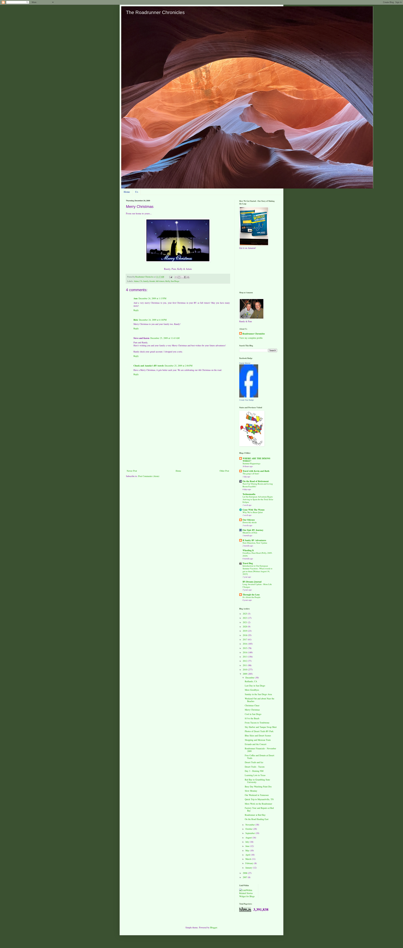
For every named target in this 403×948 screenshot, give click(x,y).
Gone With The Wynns (253, 509)
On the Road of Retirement (256, 481)
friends (152, 281)
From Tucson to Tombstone (257, 722)
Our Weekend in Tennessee (257, 795)
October (249, 828)
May (247, 850)
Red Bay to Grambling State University (257, 781)
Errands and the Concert (255, 744)
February (249, 863)
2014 (245, 652)
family (145, 281)
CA (141, 281)
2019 (245, 630)
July (247, 841)
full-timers (160, 281)
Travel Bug (248, 563)
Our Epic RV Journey (253, 530)
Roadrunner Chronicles (253, 333)
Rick (135, 319)
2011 (245, 665)
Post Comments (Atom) (148, 476)
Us (136, 191)
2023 (245, 617)
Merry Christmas (252, 709)
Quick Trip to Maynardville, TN (259, 799)
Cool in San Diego (253, 714)
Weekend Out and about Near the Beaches (259, 700)
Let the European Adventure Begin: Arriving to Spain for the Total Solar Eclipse (258, 499)
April (248, 854)
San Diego (175, 281)
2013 (245, 656)
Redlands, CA (251, 681)
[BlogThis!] (179, 277)
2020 (245, 626)
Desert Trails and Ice (254, 762)
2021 (245, 622)
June (247, 846)
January (249, 867)
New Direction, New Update (255, 542)
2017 (245, 639)
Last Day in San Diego (255, 685)
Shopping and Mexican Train (258, 739)
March (248, 858)
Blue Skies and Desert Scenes (258, 735)
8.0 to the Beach (252, 718)
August (248, 837)
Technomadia (249, 494)
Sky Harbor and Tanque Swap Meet (261, 726)
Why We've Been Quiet (253, 512)
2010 (245, 669)
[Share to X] (182, 277)
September (250, 833)
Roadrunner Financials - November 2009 (260, 750)
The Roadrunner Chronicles (155, 12)
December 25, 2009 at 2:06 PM (178, 365)
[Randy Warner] (248, 396)
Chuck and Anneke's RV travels (148, 365)
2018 (245, 635)
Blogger (213, 927)
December (250, 677)
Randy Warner (244, 363)
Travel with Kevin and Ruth (256, 471)
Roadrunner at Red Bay (255, 814)
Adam (136, 281)
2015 (245, 648)
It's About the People (251, 597)
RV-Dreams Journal (252, 581)
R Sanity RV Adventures (254, 540)
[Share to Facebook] (185, 277)
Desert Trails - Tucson (254, 766)
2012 (245, 660)
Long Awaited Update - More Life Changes (257, 585)
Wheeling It (248, 550)
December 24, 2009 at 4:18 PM (153, 319)
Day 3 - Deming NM (254, 770)
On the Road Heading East (256, 819)
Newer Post (132, 470)
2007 (245, 877)
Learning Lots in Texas (255, 775)
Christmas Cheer (252, 705)
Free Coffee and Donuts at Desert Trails (259, 757)
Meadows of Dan (250, 532)
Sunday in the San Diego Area (258, 694)
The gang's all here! (251, 473)
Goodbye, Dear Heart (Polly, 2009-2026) (257, 554)
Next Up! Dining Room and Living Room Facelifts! (258, 485)
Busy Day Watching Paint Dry (258, 786)
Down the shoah (250, 522)
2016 (245, 643)
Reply (136, 310)
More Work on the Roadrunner (258, 803)
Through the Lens (251, 594)
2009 (245, 673)
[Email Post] (170, 276)
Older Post (224, 470)
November (250, 824)
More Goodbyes (252, 689)
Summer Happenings (251, 463)
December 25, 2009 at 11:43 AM (164, 338)
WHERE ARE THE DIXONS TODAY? (256, 460)
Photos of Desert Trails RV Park (259, 731)
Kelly (167, 281)
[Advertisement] (178, 445)
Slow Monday (251, 790)
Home (127, 191)
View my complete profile (251, 337)
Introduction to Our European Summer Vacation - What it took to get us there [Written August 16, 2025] (257, 569)
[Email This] (176, 277)
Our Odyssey (249, 519)
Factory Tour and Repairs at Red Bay (259, 809)
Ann (135, 298)
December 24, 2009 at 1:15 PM (152, 298)
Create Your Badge (246, 400)
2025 (245, 613)
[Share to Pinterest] (188, 277)
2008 (245, 872)
